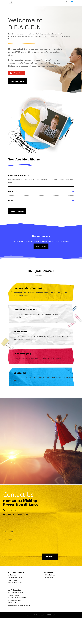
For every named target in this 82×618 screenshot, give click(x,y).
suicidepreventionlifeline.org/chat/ (19, 605)
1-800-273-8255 (13, 595)
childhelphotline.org (49, 575)
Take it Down (17, 211)
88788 (19, 583)
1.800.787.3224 (12, 580)
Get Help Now (17, 81)
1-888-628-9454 (14, 597)
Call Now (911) (16, 73)
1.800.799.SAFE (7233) (15, 577)
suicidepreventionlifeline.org (17, 592)
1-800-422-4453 (48, 577)
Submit (49, 556)
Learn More (41, 246)
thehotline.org (12, 575)
